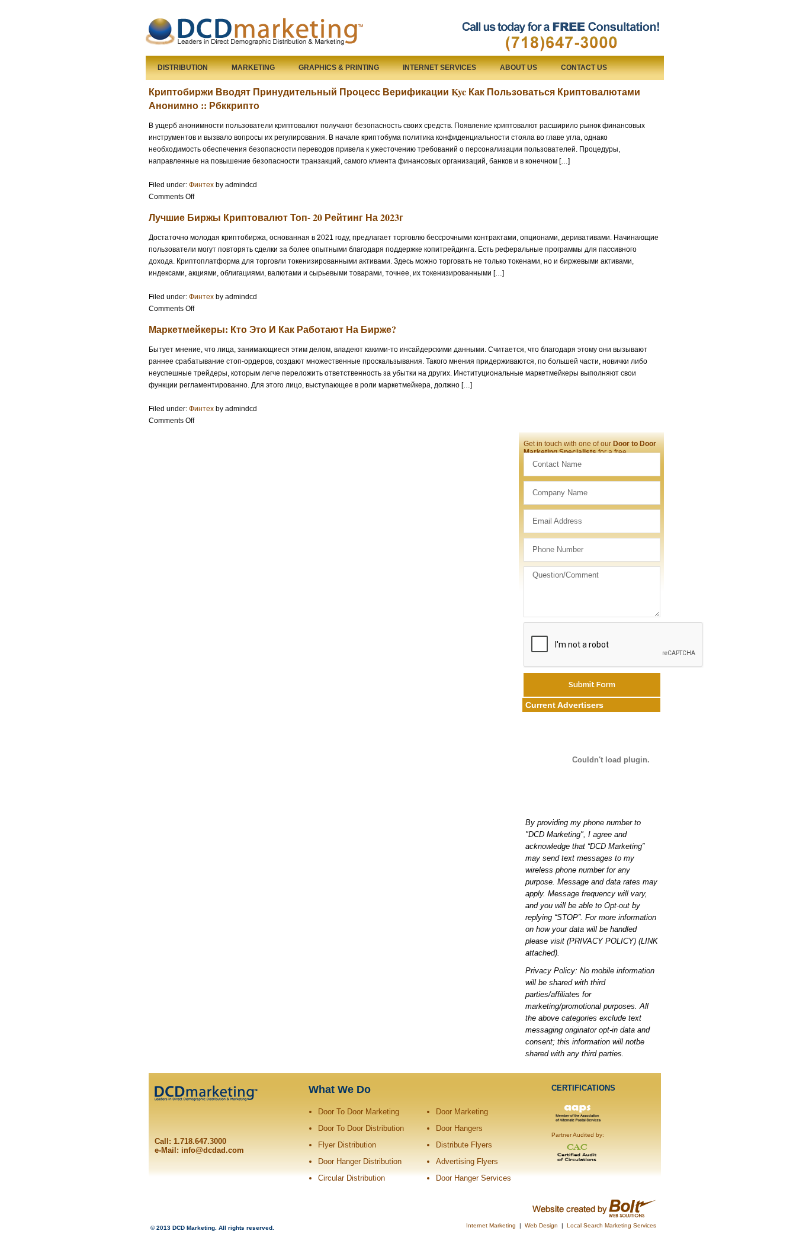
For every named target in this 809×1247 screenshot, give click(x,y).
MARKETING (253, 67)
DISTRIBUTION (183, 67)
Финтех (201, 185)
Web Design (541, 1225)
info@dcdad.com (212, 1150)
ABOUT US (518, 67)
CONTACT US (584, 67)
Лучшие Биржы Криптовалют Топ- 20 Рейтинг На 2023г (276, 217)
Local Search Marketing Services (611, 1225)
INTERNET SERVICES (439, 67)
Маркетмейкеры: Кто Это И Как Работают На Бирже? (272, 329)
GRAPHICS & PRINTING (338, 67)
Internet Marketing (491, 1225)
